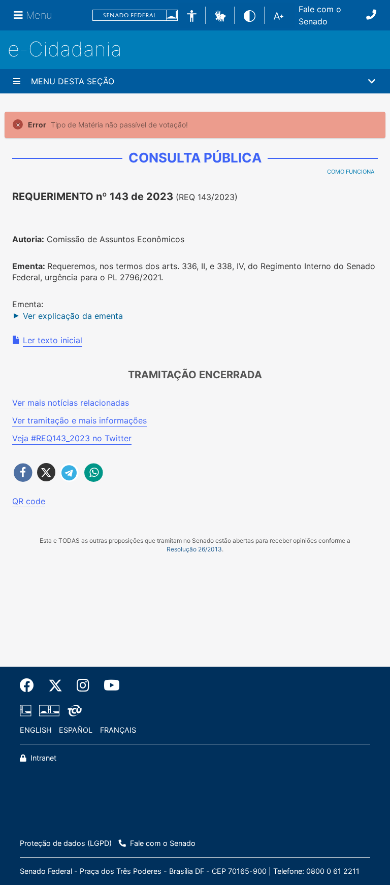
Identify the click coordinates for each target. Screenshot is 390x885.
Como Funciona (350, 171)
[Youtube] (108, 685)
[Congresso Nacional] (49, 710)
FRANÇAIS (118, 730)
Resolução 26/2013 (194, 549)
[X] (55, 685)
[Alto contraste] (250, 15)
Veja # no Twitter (72, 438)
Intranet (42, 757)
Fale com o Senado (320, 15)
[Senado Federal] (135, 15)
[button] (220, 15)
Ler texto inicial (52, 340)
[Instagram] (83, 685)
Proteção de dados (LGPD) (66, 843)
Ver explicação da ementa (73, 316)
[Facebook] (30, 685)
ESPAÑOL (75, 730)
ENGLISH (36, 730)
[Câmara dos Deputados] (27, 710)
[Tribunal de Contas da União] (73, 710)
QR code (28, 501)
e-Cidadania (65, 49)
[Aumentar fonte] (278, 15)
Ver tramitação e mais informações (79, 420)
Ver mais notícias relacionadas (70, 403)
